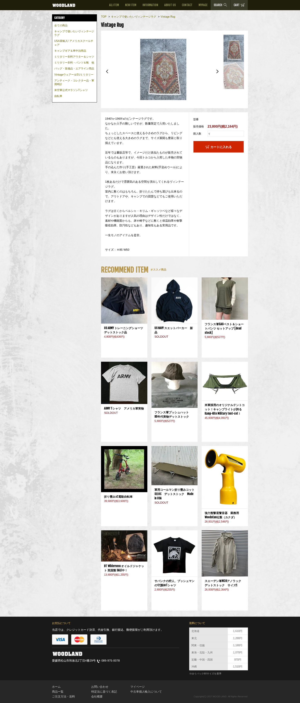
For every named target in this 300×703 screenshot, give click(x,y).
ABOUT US (170, 5)
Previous (107, 71)
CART (237, 5)
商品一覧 (57, 691)
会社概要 (97, 696)
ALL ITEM (114, 5)
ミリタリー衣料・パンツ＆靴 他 (74, 62)
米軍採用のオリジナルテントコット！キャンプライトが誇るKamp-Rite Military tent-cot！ (225, 409)
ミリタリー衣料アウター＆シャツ (74, 56)
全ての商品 (61, 25)
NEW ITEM (130, 5)
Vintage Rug (168, 16)
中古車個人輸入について (146, 691)
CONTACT (187, 5)
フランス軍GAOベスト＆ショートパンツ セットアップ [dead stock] (224, 328)
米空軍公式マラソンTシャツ (71, 90)
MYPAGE (203, 5)
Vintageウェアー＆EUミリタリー (73, 74)
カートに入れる (221, 147)
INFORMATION (150, 5)
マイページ (137, 686)
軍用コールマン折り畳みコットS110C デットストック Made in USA (174, 494)
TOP (104, 16)
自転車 (58, 96)
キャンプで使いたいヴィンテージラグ (133, 16)
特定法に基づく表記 (104, 691)
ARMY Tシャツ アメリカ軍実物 (124, 408)
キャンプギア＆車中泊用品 (70, 50)
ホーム (56, 686)
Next (217, 71)
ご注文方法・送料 (63, 696)
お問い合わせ (99, 686)
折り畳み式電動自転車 (120, 496)
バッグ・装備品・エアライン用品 (74, 68)
